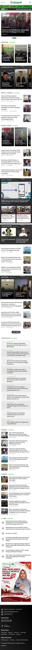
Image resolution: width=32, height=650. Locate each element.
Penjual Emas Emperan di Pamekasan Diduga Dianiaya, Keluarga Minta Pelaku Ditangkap (7, 59)
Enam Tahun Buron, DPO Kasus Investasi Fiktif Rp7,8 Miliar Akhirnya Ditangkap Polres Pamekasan (19, 510)
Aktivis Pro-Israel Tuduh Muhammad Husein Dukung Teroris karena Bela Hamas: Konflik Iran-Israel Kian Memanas (23, 219)
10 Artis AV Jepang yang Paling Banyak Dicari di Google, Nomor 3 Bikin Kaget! (17, 345)
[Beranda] (1, 6)
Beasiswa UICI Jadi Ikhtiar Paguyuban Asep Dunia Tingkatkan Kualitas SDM (21, 59)
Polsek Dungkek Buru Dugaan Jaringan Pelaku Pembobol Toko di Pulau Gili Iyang (19, 502)
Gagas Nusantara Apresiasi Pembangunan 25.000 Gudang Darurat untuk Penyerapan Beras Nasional (21, 294)
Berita (3, 155)
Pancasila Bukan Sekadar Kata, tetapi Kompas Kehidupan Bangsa (17, 550)
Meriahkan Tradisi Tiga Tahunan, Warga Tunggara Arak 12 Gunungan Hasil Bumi (8, 217)
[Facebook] (2, 620)
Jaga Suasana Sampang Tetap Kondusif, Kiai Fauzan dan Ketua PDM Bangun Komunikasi (11, 152)
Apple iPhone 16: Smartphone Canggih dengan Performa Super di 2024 (17, 406)
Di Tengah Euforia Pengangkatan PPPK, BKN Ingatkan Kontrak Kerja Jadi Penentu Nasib (7, 294)
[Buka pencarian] (2, 2)
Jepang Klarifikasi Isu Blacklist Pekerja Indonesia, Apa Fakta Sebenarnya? (16, 414)
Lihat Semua (16, 332)
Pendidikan (27, 6)
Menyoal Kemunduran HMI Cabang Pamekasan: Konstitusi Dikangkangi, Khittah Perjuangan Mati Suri (11, 304)
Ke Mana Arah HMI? (11, 533)
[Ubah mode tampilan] (4, 2)
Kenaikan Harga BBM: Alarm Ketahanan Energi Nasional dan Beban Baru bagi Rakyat (17, 539)
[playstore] (6, 627)
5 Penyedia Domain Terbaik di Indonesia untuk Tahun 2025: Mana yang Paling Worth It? (17, 388)
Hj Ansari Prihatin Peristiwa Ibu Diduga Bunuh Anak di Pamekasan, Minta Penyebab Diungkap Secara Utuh (11, 324)
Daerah (6, 6)
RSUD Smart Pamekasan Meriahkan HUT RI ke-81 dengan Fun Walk (15, 31)
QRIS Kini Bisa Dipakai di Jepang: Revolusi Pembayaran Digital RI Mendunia (16, 380)
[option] (16, 24)
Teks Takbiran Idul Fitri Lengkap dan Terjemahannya (17, 423)
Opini (2, 307)
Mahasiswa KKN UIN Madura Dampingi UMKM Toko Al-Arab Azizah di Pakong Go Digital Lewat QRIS (11, 161)
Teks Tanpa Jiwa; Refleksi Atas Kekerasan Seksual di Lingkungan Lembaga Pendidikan (18, 556)
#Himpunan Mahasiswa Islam (8, 240)
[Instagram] (8, 620)
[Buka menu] (29, 2)
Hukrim (20, 6)
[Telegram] (10, 620)
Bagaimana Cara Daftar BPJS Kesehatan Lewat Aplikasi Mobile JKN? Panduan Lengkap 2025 (15, 200)
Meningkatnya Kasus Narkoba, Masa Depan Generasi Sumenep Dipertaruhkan (18, 528)
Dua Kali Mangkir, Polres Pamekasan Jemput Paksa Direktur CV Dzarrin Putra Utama (20, 494)
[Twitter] (5, 620)
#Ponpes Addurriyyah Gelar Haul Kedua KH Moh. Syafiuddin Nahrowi (22, 241)
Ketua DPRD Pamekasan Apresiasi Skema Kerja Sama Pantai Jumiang (7, 84)
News (2, 272)
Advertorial (6, 27)
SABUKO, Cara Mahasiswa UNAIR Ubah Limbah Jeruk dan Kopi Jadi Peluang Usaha (11, 269)
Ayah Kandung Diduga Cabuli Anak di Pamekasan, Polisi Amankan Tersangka (11, 171)
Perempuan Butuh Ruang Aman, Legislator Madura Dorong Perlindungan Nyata (10, 117)
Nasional (13, 6)
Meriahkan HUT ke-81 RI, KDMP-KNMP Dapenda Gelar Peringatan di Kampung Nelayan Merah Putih (11, 314)
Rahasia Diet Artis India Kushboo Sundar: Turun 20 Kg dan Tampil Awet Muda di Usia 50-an (18, 397)
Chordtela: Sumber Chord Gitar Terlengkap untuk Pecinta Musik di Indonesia (17, 371)
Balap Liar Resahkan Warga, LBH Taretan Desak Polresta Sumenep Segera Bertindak (11, 259)
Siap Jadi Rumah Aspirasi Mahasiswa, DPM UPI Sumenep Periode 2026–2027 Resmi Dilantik (11, 97)
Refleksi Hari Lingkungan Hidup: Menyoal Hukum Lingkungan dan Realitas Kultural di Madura (18, 545)
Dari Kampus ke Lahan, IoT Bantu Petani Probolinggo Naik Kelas (11, 249)
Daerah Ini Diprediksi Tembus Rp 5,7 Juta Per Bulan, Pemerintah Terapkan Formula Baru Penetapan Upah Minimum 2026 (18, 353)
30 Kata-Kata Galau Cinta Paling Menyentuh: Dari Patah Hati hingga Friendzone (17, 362)
